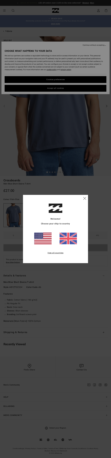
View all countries (55, 253)
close (84, 198)
